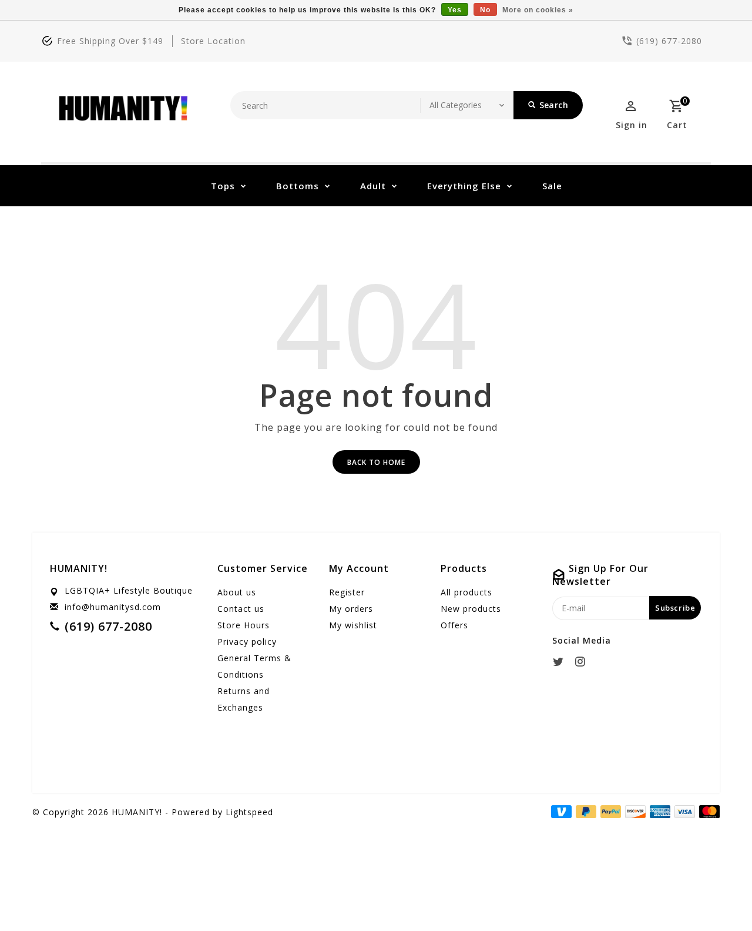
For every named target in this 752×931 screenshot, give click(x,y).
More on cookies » (537, 10)
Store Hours (243, 625)
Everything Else (464, 186)
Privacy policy (247, 641)
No (485, 10)
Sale (552, 186)
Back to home (376, 462)
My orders (351, 608)
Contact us (240, 608)
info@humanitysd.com (113, 606)
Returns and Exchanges (243, 699)
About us (236, 592)
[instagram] (583, 661)
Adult (373, 186)
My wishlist (353, 625)
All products (466, 592)
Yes (455, 10)
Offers (454, 625)
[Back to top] (716, 895)
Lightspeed (249, 812)
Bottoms (297, 186)
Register (347, 592)
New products (471, 608)
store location (213, 40)
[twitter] (561, 661)
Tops (223, 186)
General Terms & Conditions (254, 666)
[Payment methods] (707, 811)
